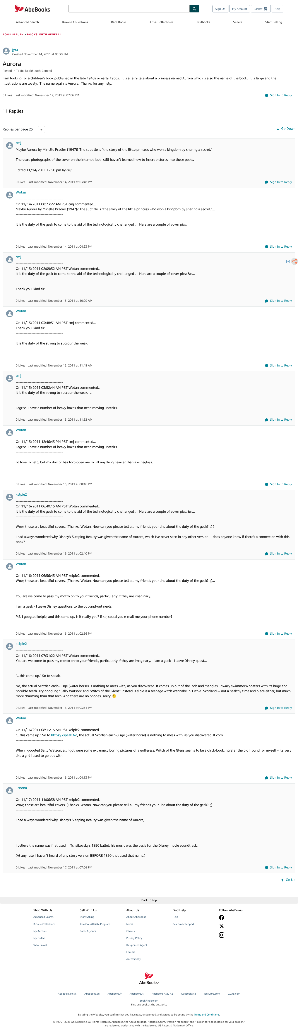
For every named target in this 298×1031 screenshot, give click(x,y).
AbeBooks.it (137, 993)
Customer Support (183, 924)
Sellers (237, 22)
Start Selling (273, 22)
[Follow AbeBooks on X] (239, 926)
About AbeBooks (136, 916)
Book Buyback (88, 931)
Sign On (220, 8)
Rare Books (118, 22)
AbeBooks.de (91, 993)
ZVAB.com (234, 993)
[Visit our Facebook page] (239, 917)
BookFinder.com (149, 1002)
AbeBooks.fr (115, 993)
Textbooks (203, 22)
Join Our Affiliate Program (95, 924)
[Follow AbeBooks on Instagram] (239, 935)
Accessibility (133, 959)
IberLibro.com (212, 993)
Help (277, 8)
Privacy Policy (134, 938)
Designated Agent (136, 945)
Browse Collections (75, 22)
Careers (130, 931)
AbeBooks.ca (188, 993)
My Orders (39, 938)
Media (129, 924)
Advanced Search (27, 22)
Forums (130, 952)
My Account (239, 8)
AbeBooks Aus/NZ (162, 993)
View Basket (40, 945)
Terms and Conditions (206, 1014)
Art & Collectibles (161, 22)
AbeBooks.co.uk (67, 993)
